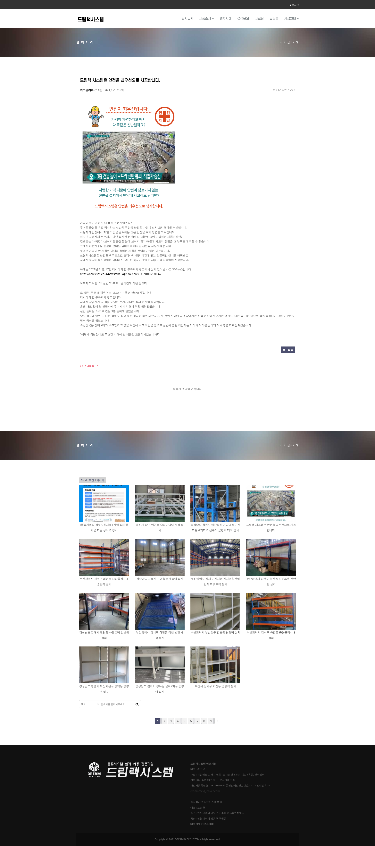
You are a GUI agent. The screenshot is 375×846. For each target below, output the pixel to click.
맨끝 (217, 721)
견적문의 (243, 18)
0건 (99, 90)
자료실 (259, 18)
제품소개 (205, 18)
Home (278, 42)
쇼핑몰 (274, 18)
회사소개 (187, 18)
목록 (290, 350)
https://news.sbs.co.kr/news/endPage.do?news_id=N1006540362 (120, 274)
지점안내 (290, 18)
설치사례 (225, 18)
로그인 (295, 4)
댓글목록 (89, 366)
